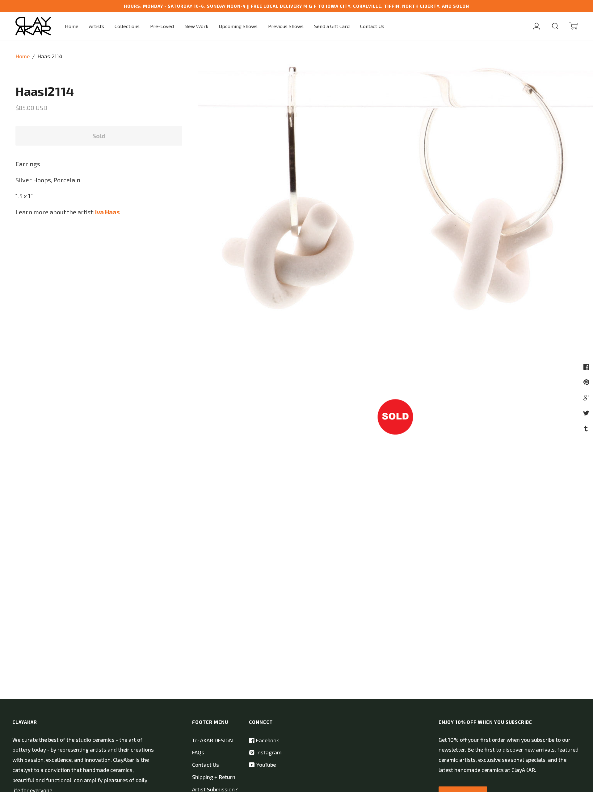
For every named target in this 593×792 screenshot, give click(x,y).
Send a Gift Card (332, 26)
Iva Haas (107, 212)
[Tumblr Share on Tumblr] (587, 428)
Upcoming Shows (238, 26)
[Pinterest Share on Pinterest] (587, 382)
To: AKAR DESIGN (212, 740)
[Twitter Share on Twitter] (587, 413)
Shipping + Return (213, 777)
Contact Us (372, 26)
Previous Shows (286, 26)
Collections (127, 26)
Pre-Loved (162, 26)
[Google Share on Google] (587, 397)
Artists (96, 26)
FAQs (198, 752)
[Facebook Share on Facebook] (587, 366)
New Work (196, 26)
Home (71, 26)
